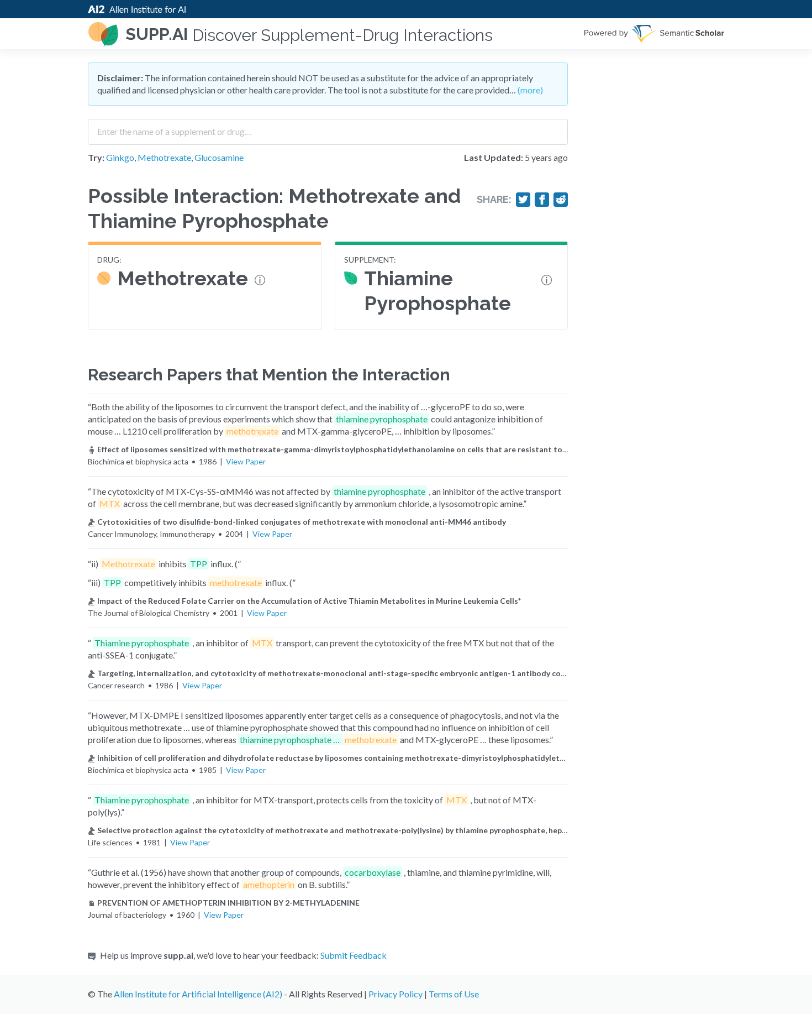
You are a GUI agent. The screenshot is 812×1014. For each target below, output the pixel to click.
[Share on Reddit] (561, 200)
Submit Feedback (353, 955)
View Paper (246, 461)
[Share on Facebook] (542, 200)
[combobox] (328, 128)
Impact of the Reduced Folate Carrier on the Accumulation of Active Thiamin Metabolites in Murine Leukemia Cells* (309, 600)
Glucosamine (219, 157)
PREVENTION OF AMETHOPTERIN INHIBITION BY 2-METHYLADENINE (228, 902)
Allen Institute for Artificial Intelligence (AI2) (198, 994)
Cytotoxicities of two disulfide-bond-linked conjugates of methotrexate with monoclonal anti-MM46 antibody (301, 521)
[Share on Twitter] (523, 200)
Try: (96, 157)
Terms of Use (454, 994)
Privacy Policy (395, 994)
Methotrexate (164, 157)
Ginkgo (120, 157)
